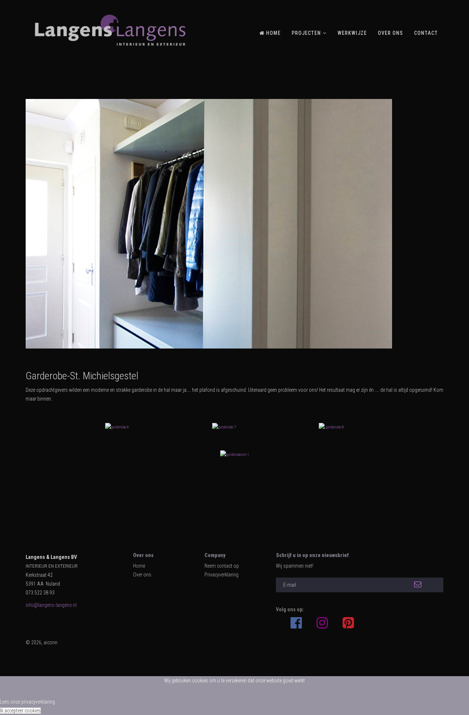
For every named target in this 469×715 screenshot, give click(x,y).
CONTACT (426, 33)
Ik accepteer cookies (20, 711)
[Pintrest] (348, 623)
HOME (273, 33)
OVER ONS (390, 33)
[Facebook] (296, 619)
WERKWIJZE (352, 33)
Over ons (142, 575)
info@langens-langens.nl (51, 605)
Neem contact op (221, 566)
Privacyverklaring (221, 575)
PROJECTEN (306, 33)
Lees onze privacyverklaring (27, 702)
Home (139, 566)
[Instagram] (322, 623)
